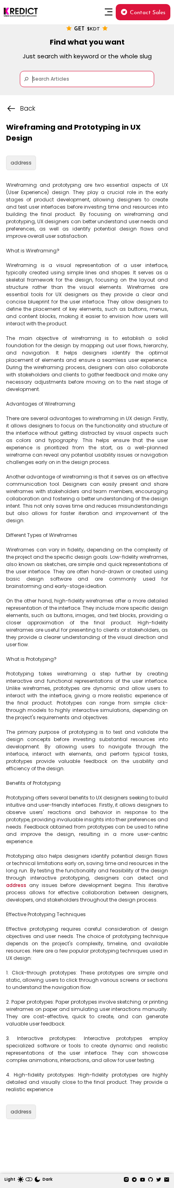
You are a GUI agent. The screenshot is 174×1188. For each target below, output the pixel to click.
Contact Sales (148, 13)
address (16, 885)
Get (87, 29)
